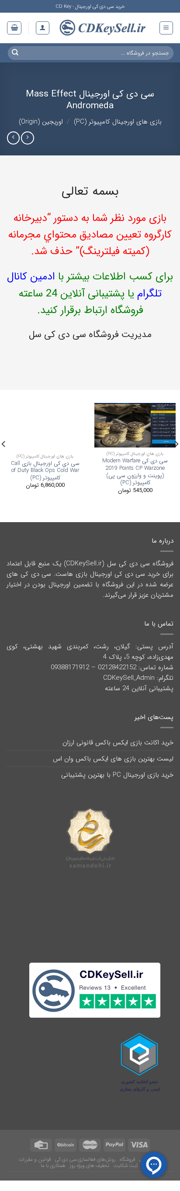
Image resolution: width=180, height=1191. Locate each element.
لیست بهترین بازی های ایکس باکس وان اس (113, 759)
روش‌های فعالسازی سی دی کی (85, 1153)
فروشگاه (127, 1153)
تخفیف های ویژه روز (89, 1159)
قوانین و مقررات (35, 1153)
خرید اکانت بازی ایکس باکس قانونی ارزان (117, 742)
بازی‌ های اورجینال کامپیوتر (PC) (118, 122)
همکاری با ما (53, 1159)
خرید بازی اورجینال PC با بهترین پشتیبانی (117, 775)
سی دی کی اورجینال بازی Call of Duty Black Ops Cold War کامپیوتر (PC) (45, 471)
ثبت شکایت (125, 1159)
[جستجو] (15, 53)
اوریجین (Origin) (41, 122)
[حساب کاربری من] (42, 27)
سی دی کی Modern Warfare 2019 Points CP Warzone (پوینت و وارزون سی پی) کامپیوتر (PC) (135, 472)
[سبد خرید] (14, 27)
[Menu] (166, 27)
